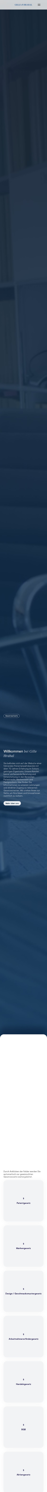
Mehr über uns (12, 803)
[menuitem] (39, 5)
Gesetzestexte (11, 716)
